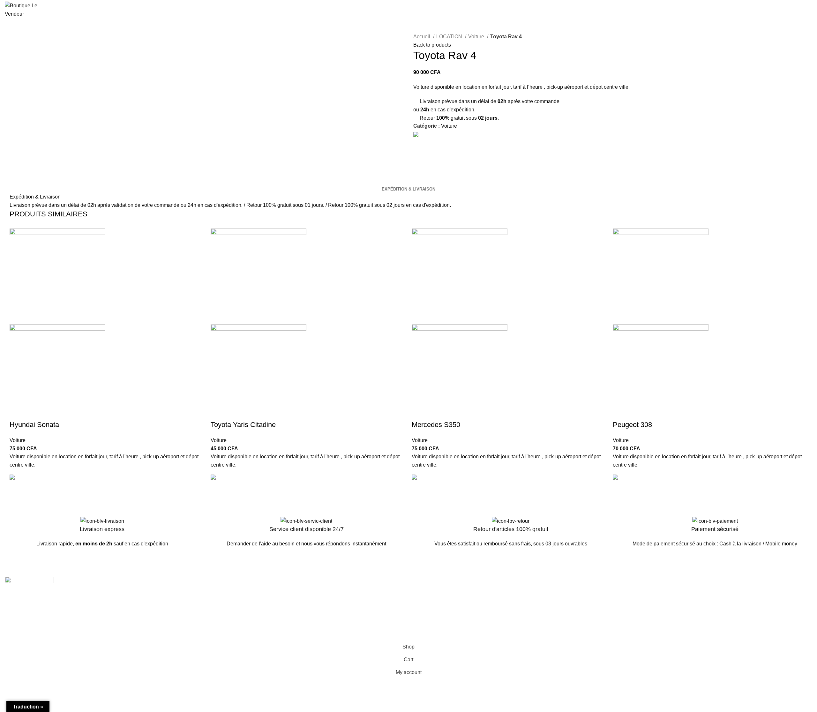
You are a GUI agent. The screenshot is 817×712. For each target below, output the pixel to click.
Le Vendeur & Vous (231, 593)
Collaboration (224, 605)
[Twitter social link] (426, 142)
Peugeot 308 (632, 425)
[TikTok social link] (34, 608)
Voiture (476, 36)
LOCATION (449, 36)
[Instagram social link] (17, 608)
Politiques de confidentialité (649, 605)
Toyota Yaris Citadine (243, 425)
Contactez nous (431, 593)
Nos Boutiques (430, 605)
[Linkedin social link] (433, 142)
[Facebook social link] (418, 142)
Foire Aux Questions (436, 617)
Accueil (422, 36)
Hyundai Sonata (34, 425)
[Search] (764, 10)
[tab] (408, 189)
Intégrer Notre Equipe (233, 617)
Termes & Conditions (641, 593)
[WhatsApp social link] (440, 142)
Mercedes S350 (436, 425)
